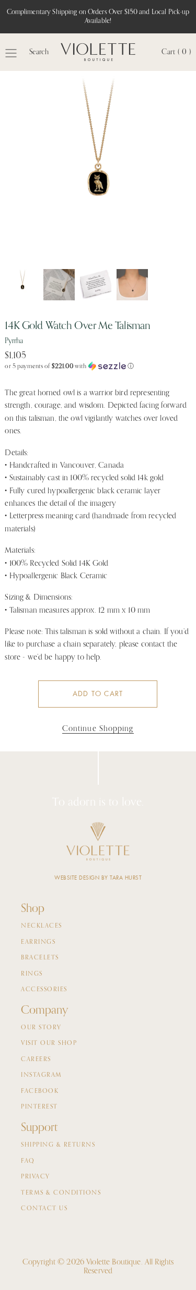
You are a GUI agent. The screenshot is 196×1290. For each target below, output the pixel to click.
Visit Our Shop (49, 1043)
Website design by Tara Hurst (98, 877)
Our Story (41, 1028)
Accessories (44, 990)
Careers (36, 1059)
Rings (32, 974)
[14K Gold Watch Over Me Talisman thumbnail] (22, 284)
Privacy (35, 1177)
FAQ (28, 1161)
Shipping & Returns (58, 1145)
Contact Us (44, 1209)
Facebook (40, 1091)
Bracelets (40, 958)
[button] (98, 366)
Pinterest (39, 1107)
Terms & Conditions (61, 1193)
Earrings (38, 942)
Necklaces (41, 926)
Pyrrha (13, 341)
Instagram (41, 1075)
